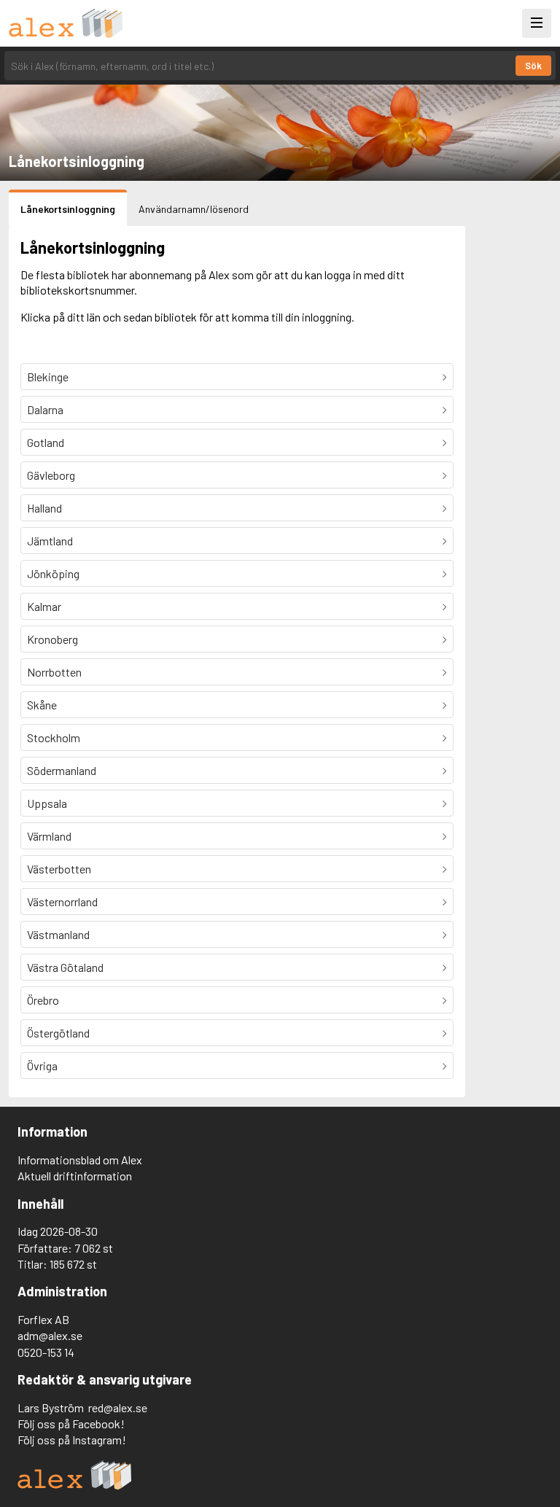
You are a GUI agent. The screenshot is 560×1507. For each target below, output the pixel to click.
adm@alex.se (50, 1335)
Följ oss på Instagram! (72, 1439)
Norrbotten (54, 672)
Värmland (49, 836)
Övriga (42, 1065)
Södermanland (61, 770)
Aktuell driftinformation (75, 1176)
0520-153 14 (46, 1352)
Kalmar (44, 606)
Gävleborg (51, 475)
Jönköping (53, 573)
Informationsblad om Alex (80, 1160)
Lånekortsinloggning (67, 209)
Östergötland (58, 1033)
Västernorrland (62, 901)
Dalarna (45, 409)
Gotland (45, 442)
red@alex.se (117, 1407)
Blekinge (48, 376)
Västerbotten (59, 869)
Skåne (42, 705)
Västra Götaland (65, 967)
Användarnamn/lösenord (194, 209)
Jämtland (50, 541)
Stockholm (53, 737)
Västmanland (58, 934)
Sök (533, 65)
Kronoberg (52, 639)
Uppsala (47, 803)
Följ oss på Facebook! (71, 1423)
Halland (44, 508)
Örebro (43, 1000)
